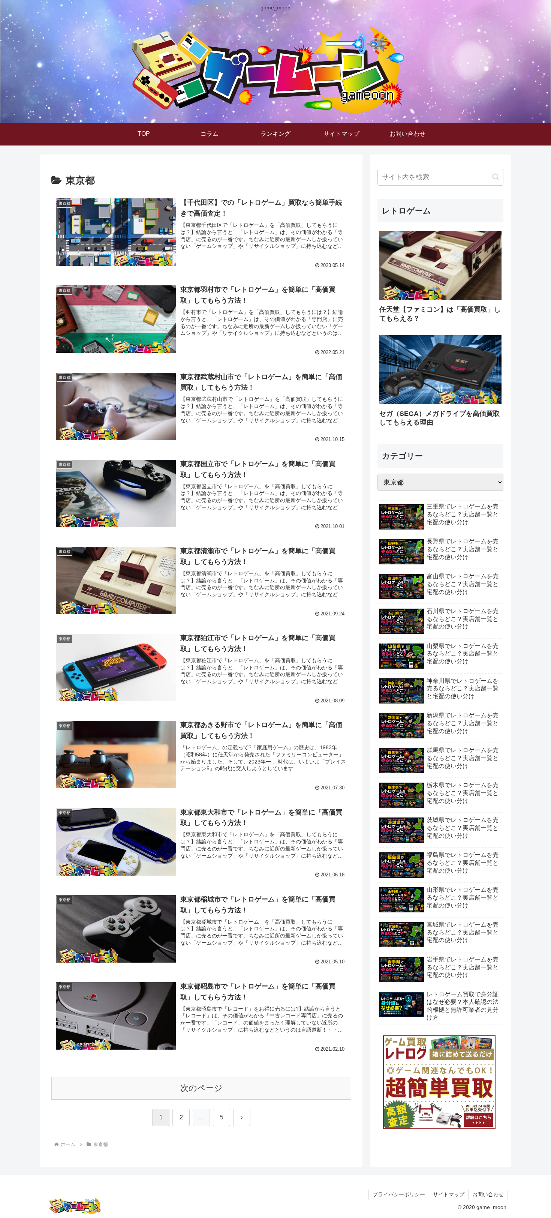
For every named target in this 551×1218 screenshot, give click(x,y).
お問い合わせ (488, 1194)
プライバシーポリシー (399, 1194)
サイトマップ (448, 1194)
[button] (495, 176)
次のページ (201, 1088)
